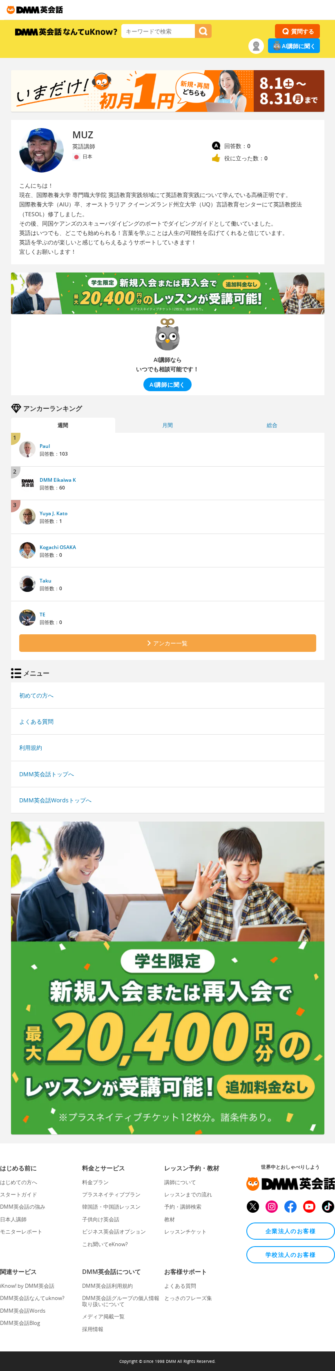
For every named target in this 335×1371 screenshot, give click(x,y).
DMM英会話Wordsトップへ (55, 800)
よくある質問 (36, 721)
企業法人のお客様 (291, 1231)
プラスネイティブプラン (111, 1194)
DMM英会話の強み (22, 1206)
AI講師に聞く (299, 46)
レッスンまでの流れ (188, 1194)
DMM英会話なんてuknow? (32, 1298)
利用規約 (30, 747)
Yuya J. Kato (53, 513)
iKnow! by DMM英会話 (27, 1285)
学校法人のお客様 (291, 1254)
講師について (180, 1182)
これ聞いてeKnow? (105, 1244)
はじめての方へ (18, 1182)
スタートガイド (18, 1194)
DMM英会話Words (22, 1310)
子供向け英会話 (100, 1219)
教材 (169, 1219)
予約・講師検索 (182, 1206)
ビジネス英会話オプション (114, 1231)
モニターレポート (21, 1231)
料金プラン (95, 1182)
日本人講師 (13, 1219)
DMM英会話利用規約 (107, 1285)
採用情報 (92, 1329)
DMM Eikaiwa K (58, 480)
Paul (45, 446)
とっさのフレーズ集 (188, 1298)
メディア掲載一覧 (103, 1316)
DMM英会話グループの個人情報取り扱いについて (120, 1300)
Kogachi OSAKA (58, 547)
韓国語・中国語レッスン (111, 1206)
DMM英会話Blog (20, 1323)
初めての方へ (36, 695)
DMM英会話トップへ (46, 774)
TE (42, 614)
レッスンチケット (185, 1231)
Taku (45, 581)
